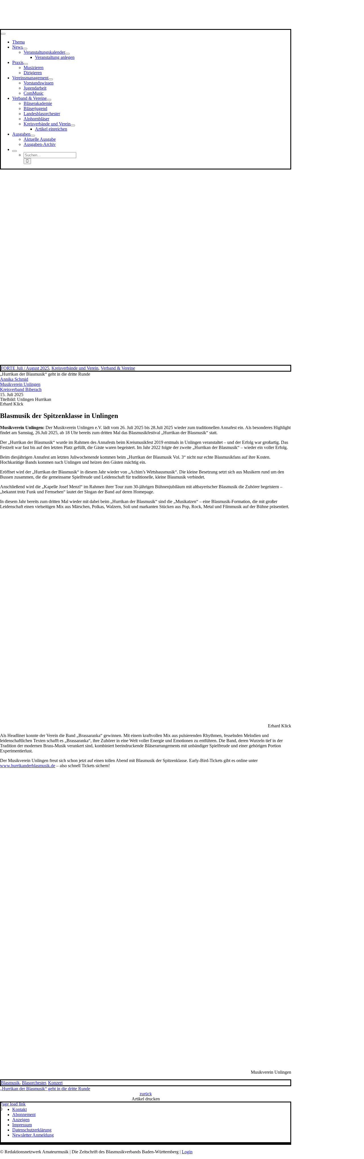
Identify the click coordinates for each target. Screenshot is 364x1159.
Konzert (55, 1082)
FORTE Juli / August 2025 (25, 368)
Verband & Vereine (118, 368)
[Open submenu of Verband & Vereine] (49, 100)
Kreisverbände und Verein (74, 368)
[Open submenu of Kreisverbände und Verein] (73, 125)
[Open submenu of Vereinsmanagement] (50, 79)
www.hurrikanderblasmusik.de (27, 765)
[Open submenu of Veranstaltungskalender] (67, 54)
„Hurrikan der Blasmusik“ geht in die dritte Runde (45, 1088)
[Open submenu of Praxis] (25, 64)
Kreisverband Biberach (21, 389)
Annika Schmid (14, 379)
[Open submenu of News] (25, 48)
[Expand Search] (14, 151)
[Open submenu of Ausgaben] (32, 135)
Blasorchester (34, 1082)
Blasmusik (10, 1082)
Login (187, 1151)
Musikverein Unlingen (20, 384)
